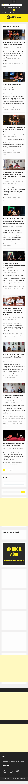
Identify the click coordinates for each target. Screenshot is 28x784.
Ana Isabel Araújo (19, 400)
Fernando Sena (16, 63)
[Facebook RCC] (3, 12)
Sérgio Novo (6, 464)
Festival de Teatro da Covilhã (9, 152)
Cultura (6, 49)
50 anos (15, 197)
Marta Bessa (17, 181)
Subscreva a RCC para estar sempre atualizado (13, 761)
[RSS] (10, 12)
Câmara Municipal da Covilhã (11, 333)
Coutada (12, 418)
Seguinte (10, 470)
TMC (4, 290)
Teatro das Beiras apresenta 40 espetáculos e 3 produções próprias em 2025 (13, 87)
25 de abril (9, 197)
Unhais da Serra (19, 423)
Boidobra (10, 416)
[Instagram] (5, 12)
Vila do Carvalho (6, 425)
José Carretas (15, 420)
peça (11, 421)
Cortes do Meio (6, 418)
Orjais (8, 421)
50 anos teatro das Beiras (10, 150)
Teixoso (8, 423)
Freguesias (21, 335)
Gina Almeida (19, 47)
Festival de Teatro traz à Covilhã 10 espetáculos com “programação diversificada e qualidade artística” (14, 221)
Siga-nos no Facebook (11, 532)
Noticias (10, 49)
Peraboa (15, 421)
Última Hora (15, 49)
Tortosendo (13, 423)
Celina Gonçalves (9, 63)
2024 (6, 197)
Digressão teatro (6, 335)
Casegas (21, 416)
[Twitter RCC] (8, 12)
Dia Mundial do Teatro (10, 462)
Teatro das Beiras (15, 64)
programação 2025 (7, 109)
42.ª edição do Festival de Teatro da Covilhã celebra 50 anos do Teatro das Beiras (14, 130)
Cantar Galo (15, 416)
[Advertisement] (14, 512)
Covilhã (15, 243)
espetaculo (17, 418)
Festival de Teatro (7, 245)
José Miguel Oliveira (7, 336)
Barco (6, 416)
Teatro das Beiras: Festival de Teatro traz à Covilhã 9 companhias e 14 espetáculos (14, 266)
